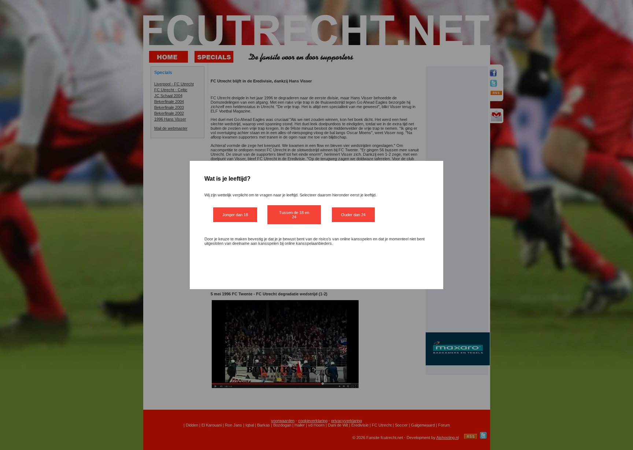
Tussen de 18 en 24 (294, 214)
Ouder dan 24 (353, 215)
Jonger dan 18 (235, 215)
